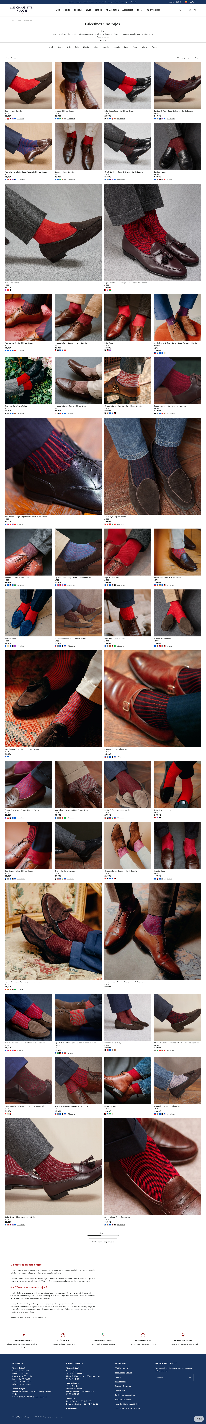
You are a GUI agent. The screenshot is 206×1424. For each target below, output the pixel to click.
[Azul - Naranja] (10, 350)
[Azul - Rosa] (58, 118)
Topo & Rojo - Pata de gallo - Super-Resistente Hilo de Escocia (75, 1044)
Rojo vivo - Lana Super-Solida (16, 406)
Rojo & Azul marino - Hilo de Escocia (19, 871)
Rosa (126, 47)
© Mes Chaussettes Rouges (21, 1417)
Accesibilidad (133, 1404)
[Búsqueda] (180, 10)
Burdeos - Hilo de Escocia (64, 111)
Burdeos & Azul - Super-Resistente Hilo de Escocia (173, 111)
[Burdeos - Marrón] (10, 989)
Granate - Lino (10, 638)
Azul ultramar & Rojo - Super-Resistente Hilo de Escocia (26, 172)
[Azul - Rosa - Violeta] (55, 413)
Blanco (154, 47)
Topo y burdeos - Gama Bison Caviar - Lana (71, 810)
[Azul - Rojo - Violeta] (60, 413)
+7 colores (17, 350)
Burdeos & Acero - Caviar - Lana (17, 577)
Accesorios (127, 10)
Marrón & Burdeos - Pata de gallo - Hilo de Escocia (24, 981)
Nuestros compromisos (123, 1372)
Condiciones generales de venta (127, 1408)
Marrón (86, 47)
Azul (51, 47)
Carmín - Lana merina (162, 638)
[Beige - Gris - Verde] (112, 524)
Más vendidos (153, 10)
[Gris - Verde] (15, 585)
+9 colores (17, 413)
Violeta (144, 47)
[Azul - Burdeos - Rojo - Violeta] (160, 118)
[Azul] (15, 118)
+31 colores (67, 118)
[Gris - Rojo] (105, 524)
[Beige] (164, 353)
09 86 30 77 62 (72, 1394)
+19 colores (167, 118)
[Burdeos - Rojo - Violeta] (160, 179)
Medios (67, 10)
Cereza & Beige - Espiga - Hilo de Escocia (120, 871)
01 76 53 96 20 (72, 1379)
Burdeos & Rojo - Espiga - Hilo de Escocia (71, 343)
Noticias (118, 1377)
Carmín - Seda (159, 871)
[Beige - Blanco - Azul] (112, 413)
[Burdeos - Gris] (112, 585)
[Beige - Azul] (62, 350)
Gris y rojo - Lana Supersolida (66, 871)
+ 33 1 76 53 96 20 (90, 1404)
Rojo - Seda (108, 343)
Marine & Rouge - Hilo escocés (116, 749)
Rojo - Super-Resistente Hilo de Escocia (119, 111)
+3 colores (17, 118)
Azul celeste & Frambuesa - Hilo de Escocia (71, 1106)
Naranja (117, 47)
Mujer (88, 10)
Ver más (103, 40)
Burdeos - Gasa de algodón (114, 1042)
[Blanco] (5, 118)
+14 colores (117, 118)
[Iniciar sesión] (190, 10)
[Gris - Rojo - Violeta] (157, 118)
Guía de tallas (120, 1390)
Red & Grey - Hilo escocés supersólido (20, 1217)
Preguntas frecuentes (123, 1399)
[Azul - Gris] (55, 1053)
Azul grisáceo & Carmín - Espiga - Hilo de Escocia (123, 981)
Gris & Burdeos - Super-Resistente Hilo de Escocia (123, 172)
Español (192, 2)
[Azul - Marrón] (8, 350)
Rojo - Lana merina (12, 282)
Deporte (98, 10)
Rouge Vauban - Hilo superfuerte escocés (170, 406)
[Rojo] (8, 118)
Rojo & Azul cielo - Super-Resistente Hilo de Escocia (25, 1042)
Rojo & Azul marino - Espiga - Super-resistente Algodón (125, 282)
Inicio (14, 20)
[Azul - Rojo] (164, 118)
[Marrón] (62, 118)
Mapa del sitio (120, 1404)
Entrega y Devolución (123, 1386)
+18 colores (67, 646)
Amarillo (106, 47)
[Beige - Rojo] (65, 350)
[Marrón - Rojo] (5, 989)
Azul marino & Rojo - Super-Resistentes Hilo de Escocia (26, 516)
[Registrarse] (190, 1377)
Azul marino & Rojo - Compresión (117, 1217)
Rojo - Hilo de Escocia (13, 111)
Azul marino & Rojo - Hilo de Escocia (19, 343)
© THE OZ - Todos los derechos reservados (49, 1417)
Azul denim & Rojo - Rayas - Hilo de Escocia (22, 749)
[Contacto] (185, 10)
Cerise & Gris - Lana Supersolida (116, 810)
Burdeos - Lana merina (162, 172)
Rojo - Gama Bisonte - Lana (114, 638)
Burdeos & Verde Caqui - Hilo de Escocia (70, 638)
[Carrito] (195, 10)
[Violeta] (13, 118)
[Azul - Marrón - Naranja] (8, 989)
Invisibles (78, 10)
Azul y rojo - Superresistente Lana (117, 516)
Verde (135, 47)
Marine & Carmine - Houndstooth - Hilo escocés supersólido (177, 1042)
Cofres (140, 10)
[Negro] (10, 118)
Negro (59, 47)
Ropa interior (112, 10)
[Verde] (60, 118)
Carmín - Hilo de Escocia (64, 172)
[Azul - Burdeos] (13, 989)
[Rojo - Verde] (110, 290)
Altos (57, 10)
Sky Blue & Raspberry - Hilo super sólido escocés (73, 577)
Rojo (77, 47)
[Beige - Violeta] (107, 290)
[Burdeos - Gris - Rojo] (10, 585)
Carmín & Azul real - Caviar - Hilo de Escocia (22, 810)
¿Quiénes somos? (122, 1368)
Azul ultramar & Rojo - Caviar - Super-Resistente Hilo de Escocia (175, 344)
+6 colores (67, 413)
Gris (68, 47)
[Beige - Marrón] (107, 413)
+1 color (167, 179)
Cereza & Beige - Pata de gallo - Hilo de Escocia (123, 406)
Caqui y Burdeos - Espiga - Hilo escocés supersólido (25, 1106)
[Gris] (65, 118)
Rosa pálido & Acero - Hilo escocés (167, 1106)
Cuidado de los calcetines (125, 1395)
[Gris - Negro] (58, 350)
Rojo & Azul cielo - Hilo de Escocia (167, 577)
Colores (25, 20)
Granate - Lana (110, 1106)
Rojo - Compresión (111, 577)
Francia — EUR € (175, 2)
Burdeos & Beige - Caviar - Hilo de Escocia (71, 406)
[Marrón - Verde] (15, 989)
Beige (95, 47)
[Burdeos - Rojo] (55, 350)
